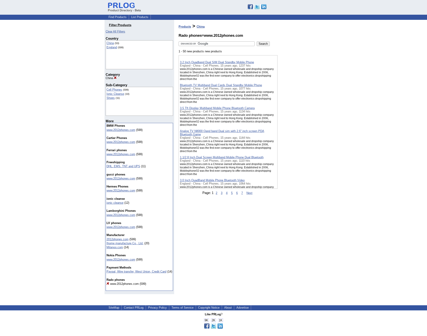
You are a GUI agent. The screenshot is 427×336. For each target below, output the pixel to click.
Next (249, 193)
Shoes (111, 98)
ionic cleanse (115, 202)
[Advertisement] (300, 115)
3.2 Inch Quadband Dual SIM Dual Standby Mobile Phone (217, 62)
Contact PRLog (133, 307)
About (228, 307)
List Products (139, 17)
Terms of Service (182, 307)
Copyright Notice (209, 307)
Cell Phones (114, 89)
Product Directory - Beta (124, 10)
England (112, 47)
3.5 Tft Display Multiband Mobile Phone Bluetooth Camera (217, 108)
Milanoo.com (115, 247)
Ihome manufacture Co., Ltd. (125, 243)
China (110, 43)
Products (185, 26)
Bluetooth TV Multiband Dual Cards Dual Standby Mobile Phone (221, 85)
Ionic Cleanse (115, 94)
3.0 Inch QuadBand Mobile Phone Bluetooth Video (212, 180)
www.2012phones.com (121, 130)
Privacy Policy (157, 307)
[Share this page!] (257, 8)
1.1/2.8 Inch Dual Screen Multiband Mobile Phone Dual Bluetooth (222, 157)
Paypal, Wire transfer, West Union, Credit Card (136, 271)
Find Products (118, 17)
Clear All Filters (115, 31)
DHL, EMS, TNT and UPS (123, 166)
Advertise (242, 307)
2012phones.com (118, 239)
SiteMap (114, 307)
